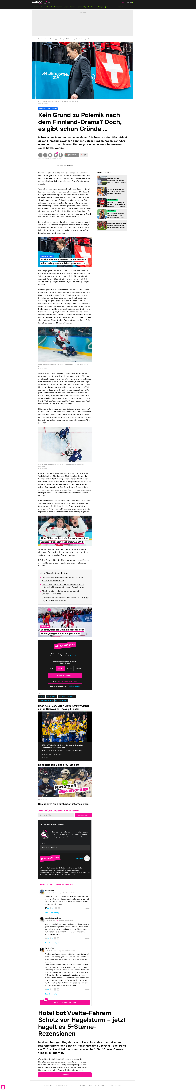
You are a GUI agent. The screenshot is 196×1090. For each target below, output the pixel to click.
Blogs (100, 7)
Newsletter (48, 1085)
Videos (112, 7)
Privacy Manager (115, 1085)
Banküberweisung (74, 686)
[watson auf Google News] (84, 155)
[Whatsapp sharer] (47, 757)
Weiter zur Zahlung (65, 675)
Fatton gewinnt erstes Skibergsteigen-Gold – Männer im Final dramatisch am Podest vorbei (63, 585)
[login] (3, 1087)
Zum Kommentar (51, 913)
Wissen (93, 7)
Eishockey (51, 697)
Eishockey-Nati (46, 700)
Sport (66, 7)
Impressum (81, 1085)
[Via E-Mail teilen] (50, 155)
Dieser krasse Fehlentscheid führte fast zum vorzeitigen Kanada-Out (62, 579)
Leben (72, 7)
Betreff (42, 843)
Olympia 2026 (61, 700)
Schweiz (36, 7)
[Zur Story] (82, 1043)
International (46, 7)
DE (123, 2)
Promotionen (122, 7)
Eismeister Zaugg (51, 39)
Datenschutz (100, 1085)
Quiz (106, 7)
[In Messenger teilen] (45, 155)
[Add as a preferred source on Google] (72, 155)
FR (128, 2)
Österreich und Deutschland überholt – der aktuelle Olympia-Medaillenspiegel (65, 599)
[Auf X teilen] (44, 757)
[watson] (37, 2)
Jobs (71, 1085)
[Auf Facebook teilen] (40, 155)
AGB (90, 1085)
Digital (86, 7)
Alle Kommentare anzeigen (64, 1002)
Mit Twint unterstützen (67, 681)
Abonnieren (83, 815)
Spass (79, 7)
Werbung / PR (61, 1085)
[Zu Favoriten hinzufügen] (61, 155)
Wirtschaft (57, 7)
